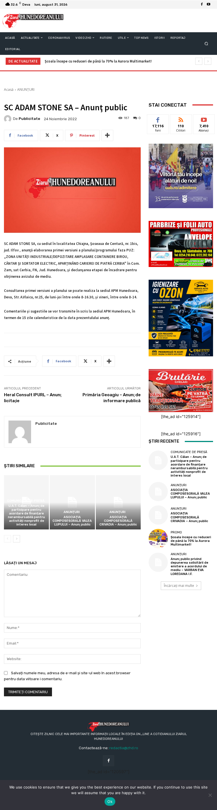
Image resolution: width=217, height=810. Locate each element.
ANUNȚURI (25, 89)
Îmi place (158, 119)
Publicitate (29, 118)
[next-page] (16, 538)
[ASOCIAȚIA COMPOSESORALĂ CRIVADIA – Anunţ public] (118, 502)
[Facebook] (201, 4)
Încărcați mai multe (179, 585)
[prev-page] (7, 538)
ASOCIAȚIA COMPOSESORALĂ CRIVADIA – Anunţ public (118, 520)
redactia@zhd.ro (123, 748)
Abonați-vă (204, 119)
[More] (107, 135)
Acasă (9, 89)
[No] (210, 795)
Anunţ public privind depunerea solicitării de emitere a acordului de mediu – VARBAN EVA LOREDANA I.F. (189, 566)
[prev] (198, 61)
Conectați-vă (180, 121)
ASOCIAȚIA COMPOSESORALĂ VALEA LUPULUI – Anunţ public (72, 520)
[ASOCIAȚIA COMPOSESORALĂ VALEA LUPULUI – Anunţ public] (72, 502)
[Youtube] (208, 4)
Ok (109, 801)
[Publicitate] (8, 118)
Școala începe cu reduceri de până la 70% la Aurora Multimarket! (98, 61)
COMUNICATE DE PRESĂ (26, 500)
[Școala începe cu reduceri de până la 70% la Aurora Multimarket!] (158, 538)
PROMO (176, 532)
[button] (206, 43)
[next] (207, 61)
